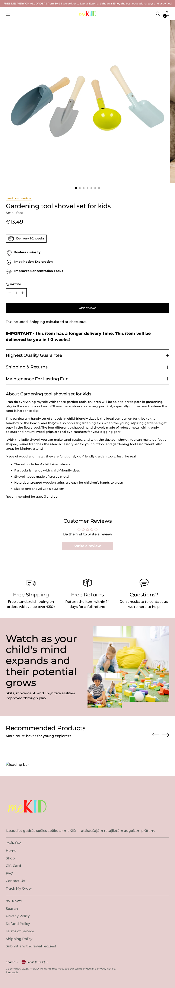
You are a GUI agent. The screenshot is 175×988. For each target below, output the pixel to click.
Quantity (13, 284)
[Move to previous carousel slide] (155, 735)
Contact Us (15, 881)
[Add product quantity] (22, 293)
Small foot (14, 213)
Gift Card (13, 866)
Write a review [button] (87, 546)
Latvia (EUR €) (36, 962)
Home (11, 851)
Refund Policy (18, 924)
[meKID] (87, 13)
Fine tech (12, 972)
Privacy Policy (18, 916)
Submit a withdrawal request (31, 946)
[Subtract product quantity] (10, 293)
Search (12, 909)
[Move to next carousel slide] (165, 734)
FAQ (9, 873)
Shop (10, 858)
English (10, 962)
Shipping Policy (19, 939)
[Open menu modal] (8, 13)
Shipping (37, 322)
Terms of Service (20, 931)
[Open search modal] (157, 13)
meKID (34, 968)
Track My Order (19, 888)
